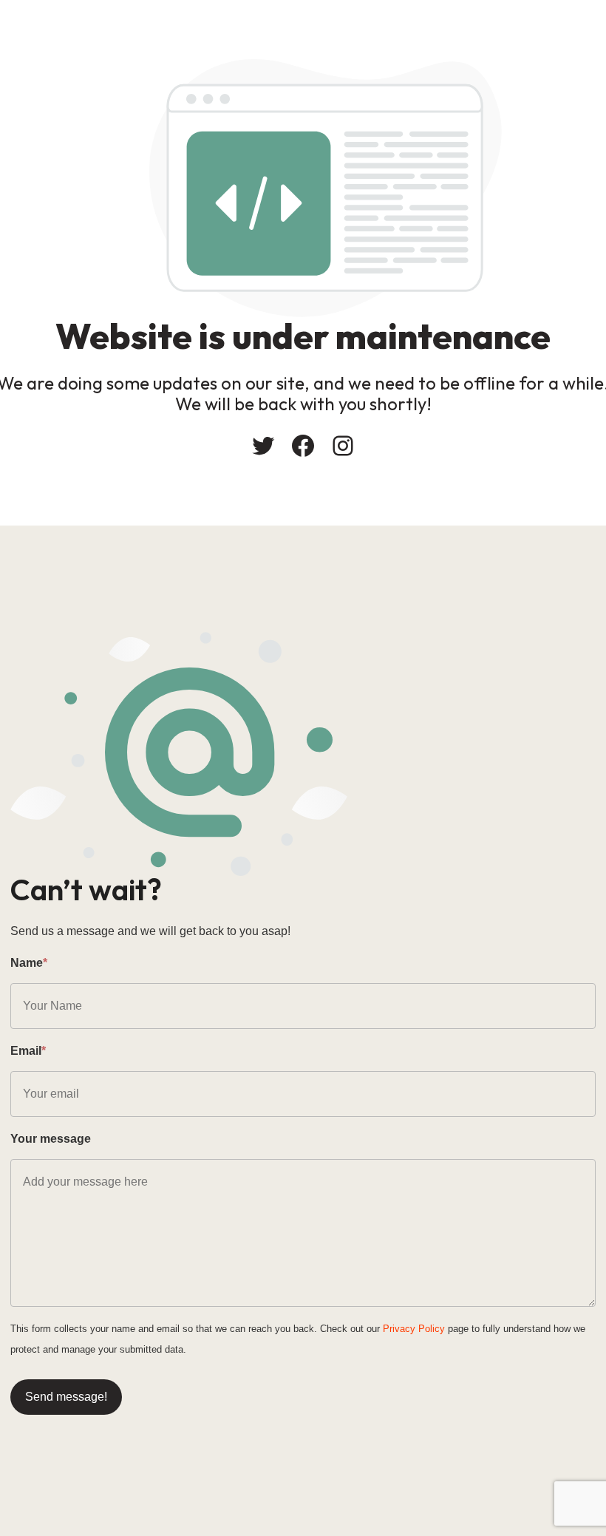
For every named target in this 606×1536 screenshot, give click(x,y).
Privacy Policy (414, 1328)
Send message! (66, 1396)
